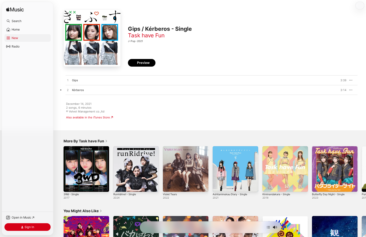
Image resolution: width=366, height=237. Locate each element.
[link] (86, 141)
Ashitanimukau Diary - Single (231, 148)
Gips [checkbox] (75, 80)
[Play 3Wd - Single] (69, 186)
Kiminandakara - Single (277, 148)
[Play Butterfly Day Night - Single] (317, 186)
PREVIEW (341, 80)
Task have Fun (146, 35)
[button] (27, 21)
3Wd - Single (72, 148)
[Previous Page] (59, 168)
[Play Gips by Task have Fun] (68, 80)
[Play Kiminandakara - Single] (268, 186)
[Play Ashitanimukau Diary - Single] (218, 186)
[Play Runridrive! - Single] (118, 186)
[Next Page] (362, 168)
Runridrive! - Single (126, 148)
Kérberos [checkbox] (78, 90)
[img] (15, 9)
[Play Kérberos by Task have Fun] (68, 90)
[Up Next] (268, 227)
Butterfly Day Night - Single (330, 148)
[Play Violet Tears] (168, 186)
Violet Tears (171, 148)
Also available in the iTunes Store (88, 117)
